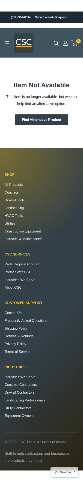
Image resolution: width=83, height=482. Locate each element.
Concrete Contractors (21, 384)
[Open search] (56, 43)
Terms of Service (17, 352)
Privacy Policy (15, 344)
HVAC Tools (14, 216)
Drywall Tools (15, 200)
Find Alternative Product (41, 120)
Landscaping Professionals (25, 400)
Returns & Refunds (19, 336)
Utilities (10, 223)
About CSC (13, 287)
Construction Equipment (23, 231)
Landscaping (14, 208)
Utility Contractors (18, 408)
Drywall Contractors (20, 392)
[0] (74, 43)
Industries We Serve (20, 280)
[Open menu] (7, 43)
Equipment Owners (19, 416)
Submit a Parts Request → (52, 17)
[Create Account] (65, 43)
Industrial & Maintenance (23, 239)
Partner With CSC (18, 272)
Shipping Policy (16, 328)
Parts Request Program (22, 264)
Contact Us (13, 313)
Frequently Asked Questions (26, 320)
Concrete (11, 192)
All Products (14, 184)
